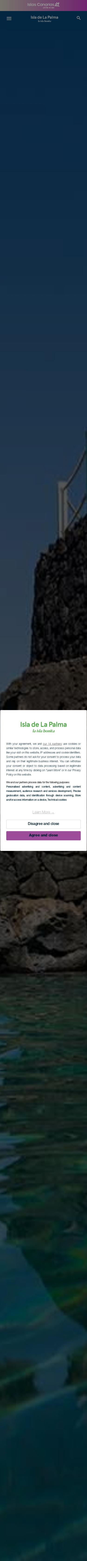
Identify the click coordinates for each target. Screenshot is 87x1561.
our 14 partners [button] (52, 744)
